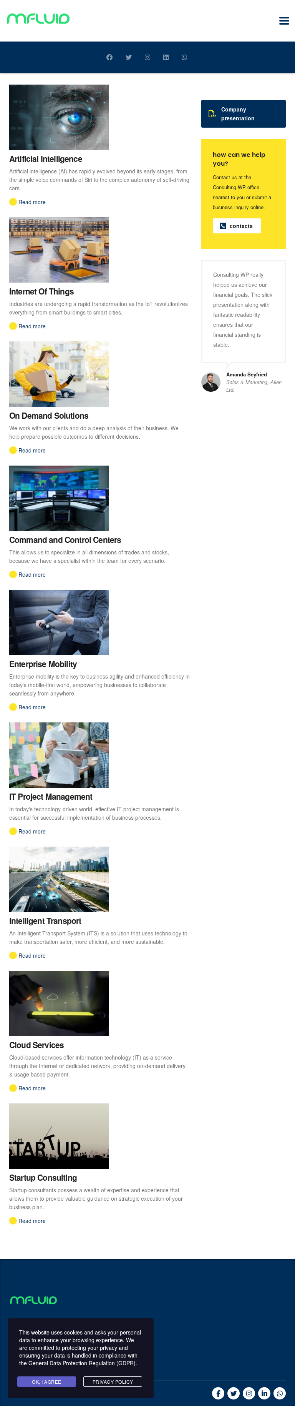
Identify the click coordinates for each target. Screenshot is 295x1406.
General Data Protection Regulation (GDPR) (82, 1363)
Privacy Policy (113, 1381)
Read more (32, 202)
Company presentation (238, 113)
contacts (241, 226)
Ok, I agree (46, 1381)
